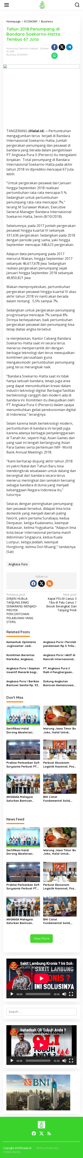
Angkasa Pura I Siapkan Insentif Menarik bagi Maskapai (23, 670)
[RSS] (49, 583)
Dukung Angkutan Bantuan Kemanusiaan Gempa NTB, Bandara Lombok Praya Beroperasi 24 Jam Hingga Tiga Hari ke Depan (59, 683)
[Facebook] (33, 583)
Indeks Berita (11, 1152)
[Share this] (54, 47)
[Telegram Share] (69, 47)
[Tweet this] (62, 47)
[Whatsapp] (54, 56)
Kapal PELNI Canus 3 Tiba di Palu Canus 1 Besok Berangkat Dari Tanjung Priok (61, 602)
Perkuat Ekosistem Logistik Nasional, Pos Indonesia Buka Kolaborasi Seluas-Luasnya (58, 764)
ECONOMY (22, 54)
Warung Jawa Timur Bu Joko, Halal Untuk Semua (59, 730)
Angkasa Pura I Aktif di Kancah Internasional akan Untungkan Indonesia (59, 657)
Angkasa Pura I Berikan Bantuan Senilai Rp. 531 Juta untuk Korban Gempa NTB (22, 683)
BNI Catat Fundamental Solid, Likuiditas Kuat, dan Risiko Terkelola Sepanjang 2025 (57, 799)
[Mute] (64, 994)
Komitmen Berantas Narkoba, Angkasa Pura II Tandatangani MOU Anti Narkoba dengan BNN (21, 657)
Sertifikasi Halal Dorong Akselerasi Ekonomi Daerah (19, 730)
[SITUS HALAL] (42, 5)
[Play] (12, 994)
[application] (41, 978)
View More (41, 938)
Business (11, 54)
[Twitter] (41, 583)
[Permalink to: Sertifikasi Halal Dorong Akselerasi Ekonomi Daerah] (23, 715)
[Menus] (6, 5)
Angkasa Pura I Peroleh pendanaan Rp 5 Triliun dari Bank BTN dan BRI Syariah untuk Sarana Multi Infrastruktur (59, 644)
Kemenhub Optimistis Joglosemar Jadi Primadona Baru (21, 644)
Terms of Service (47, 1148)
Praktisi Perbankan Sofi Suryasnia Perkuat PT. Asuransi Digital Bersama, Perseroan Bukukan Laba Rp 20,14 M (22, 764)
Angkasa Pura (18, 564)
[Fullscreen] (71, 994)
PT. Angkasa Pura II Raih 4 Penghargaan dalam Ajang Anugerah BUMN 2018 (59, 670)
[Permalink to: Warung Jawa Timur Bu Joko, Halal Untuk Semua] (60, 715)
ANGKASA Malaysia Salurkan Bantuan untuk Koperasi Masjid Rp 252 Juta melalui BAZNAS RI (22, 799)
